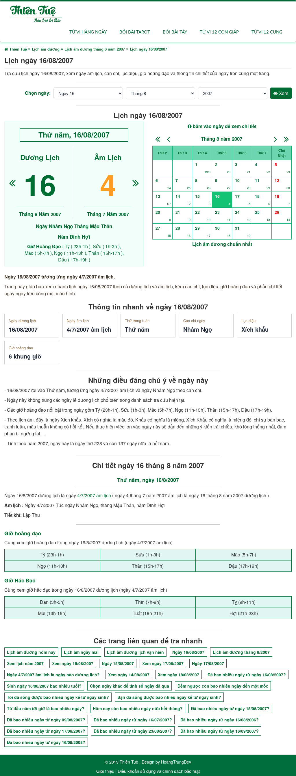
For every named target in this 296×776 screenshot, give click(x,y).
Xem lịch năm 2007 (25, 663)
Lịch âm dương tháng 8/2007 (241, 652)
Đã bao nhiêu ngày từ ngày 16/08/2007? (247, 674)
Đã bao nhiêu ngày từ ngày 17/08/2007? (46, 731)
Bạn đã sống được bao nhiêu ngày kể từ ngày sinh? (169, 697)
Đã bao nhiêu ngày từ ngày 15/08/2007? (230, 708)
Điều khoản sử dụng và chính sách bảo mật (159, 771)
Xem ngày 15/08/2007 (72, 663)
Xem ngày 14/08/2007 (128, 674)
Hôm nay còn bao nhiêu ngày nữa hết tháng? (138, 708)
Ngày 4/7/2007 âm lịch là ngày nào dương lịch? (53, 674)
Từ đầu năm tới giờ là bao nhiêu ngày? (45, 708)
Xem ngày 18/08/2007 (178, 674)
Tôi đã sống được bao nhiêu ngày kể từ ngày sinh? (58, 697)
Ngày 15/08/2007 (118, 663)
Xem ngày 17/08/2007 (163, 663)
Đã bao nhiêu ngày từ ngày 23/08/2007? (133, 731)
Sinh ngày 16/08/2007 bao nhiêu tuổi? (44, 686)
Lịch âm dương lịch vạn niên (135, 652)
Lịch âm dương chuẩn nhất (222, 244)
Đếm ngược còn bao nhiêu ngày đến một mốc (222, 686)
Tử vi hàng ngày (88, 32)
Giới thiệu (105, 771)
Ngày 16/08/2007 (188, 652)
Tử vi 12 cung (266, 32)
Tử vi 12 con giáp (219, 32)
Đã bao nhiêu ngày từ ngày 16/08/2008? (46, 742)
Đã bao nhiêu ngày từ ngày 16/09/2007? (219, 731)
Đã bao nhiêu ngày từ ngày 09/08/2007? (46, 720)
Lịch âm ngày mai (81, 652)
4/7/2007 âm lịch (94, 495)
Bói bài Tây (175, 32)
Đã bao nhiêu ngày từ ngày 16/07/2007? (133, 720)
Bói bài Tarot (134, 32)
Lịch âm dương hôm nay (31, 652)
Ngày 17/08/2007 (208, 663)
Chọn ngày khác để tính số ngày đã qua (129, 686)
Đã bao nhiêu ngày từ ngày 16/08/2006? (219, 720)
